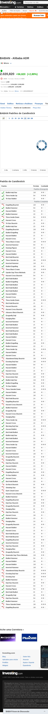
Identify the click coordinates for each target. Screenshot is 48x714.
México (17, 91)
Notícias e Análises (24, 104)
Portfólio (5, 662)
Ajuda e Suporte (28, 662)
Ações (4, 11)
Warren (32, 11)
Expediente (27, 665)
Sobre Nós (26, 657)
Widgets (5, 665)
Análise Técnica (6, 108)
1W (28, 118)
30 (16, 118)
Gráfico (10, 104)
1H (19, 118)
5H (22, 118)
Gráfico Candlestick (3, 118)
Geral (2, 104)
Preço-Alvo (37, 108)
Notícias (30, 7)
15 (12, 118)
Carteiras (20, 7)
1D (25, 118)
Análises (40, 7)
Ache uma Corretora (11, 629)
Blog (4, 657)
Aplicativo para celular (10, 659)
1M (32, 118)
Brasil (25, 11)
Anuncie (26, 659)
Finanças (39, 104)
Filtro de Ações (15, 11)
